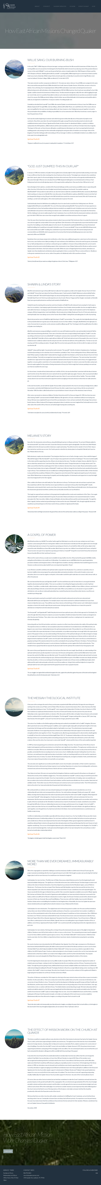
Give (93, 6)
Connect (46, 6)
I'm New (72, 6)
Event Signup (84, 6)
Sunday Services (60, 6)
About (37, 6)
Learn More (8, 1151)
